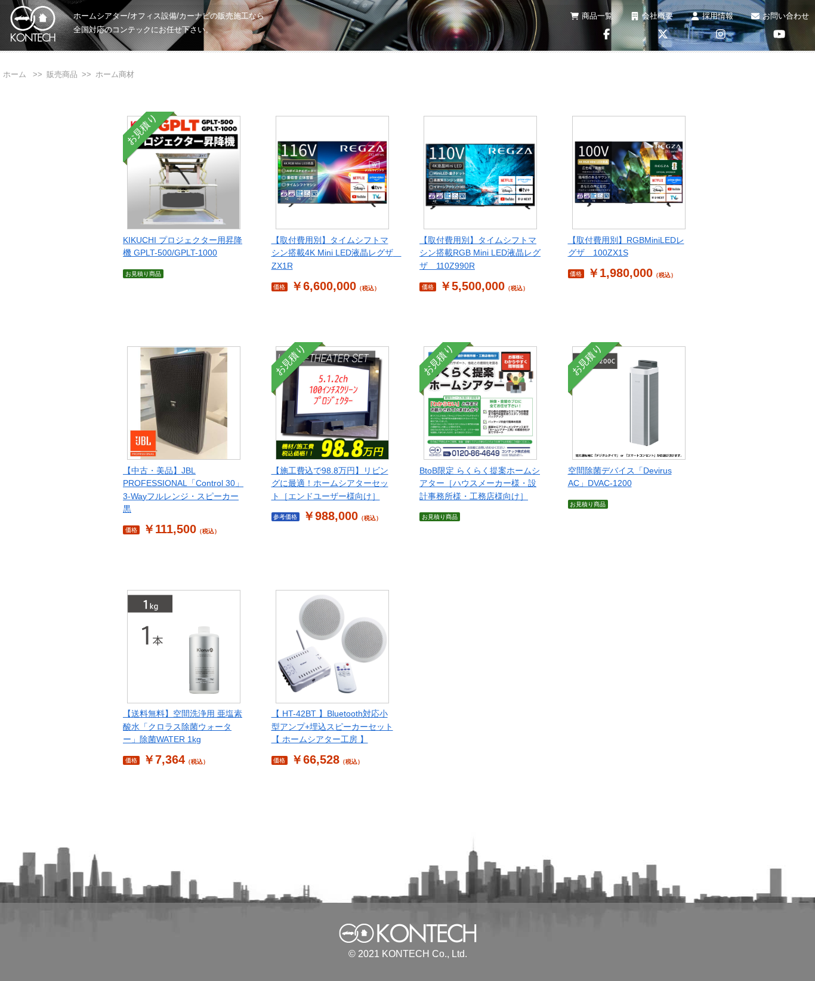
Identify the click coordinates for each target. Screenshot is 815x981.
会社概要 (657, 15)
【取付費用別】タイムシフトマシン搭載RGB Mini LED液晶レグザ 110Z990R (480, 252)
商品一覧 (597, 15)
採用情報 (717, 15)
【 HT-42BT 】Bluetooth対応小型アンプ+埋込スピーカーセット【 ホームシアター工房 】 (332, 726)
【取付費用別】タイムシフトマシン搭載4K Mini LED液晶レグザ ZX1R (336, 252)
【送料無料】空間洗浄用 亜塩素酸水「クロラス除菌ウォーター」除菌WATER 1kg (182, 726)
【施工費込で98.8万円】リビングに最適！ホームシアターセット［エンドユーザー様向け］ (329, 483)
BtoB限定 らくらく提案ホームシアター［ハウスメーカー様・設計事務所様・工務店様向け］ (479, 483)
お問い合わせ (785, 15)
